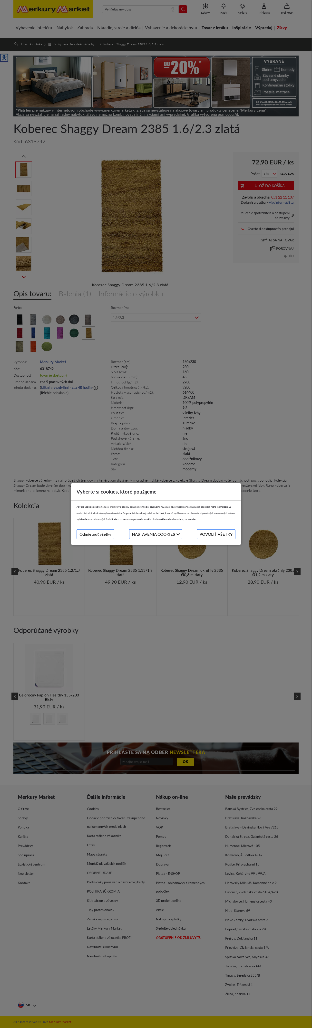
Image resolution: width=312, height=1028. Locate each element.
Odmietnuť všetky (95, 534)
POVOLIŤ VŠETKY (216, 534)
